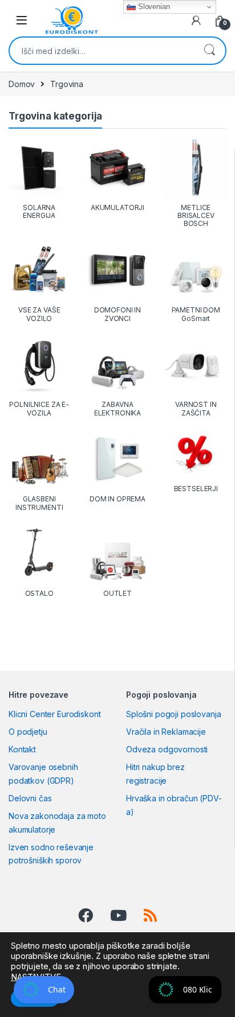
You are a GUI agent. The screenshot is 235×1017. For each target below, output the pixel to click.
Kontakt (22, 749)
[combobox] (101, 51)
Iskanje (209, 51)
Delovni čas (30, 798)
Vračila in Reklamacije (166, 731)
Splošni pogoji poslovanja (173, 714)
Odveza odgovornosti (167, 749)
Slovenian (153, 6)
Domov (22, 84)
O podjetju (28, 731)
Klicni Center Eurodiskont (55, 714)
